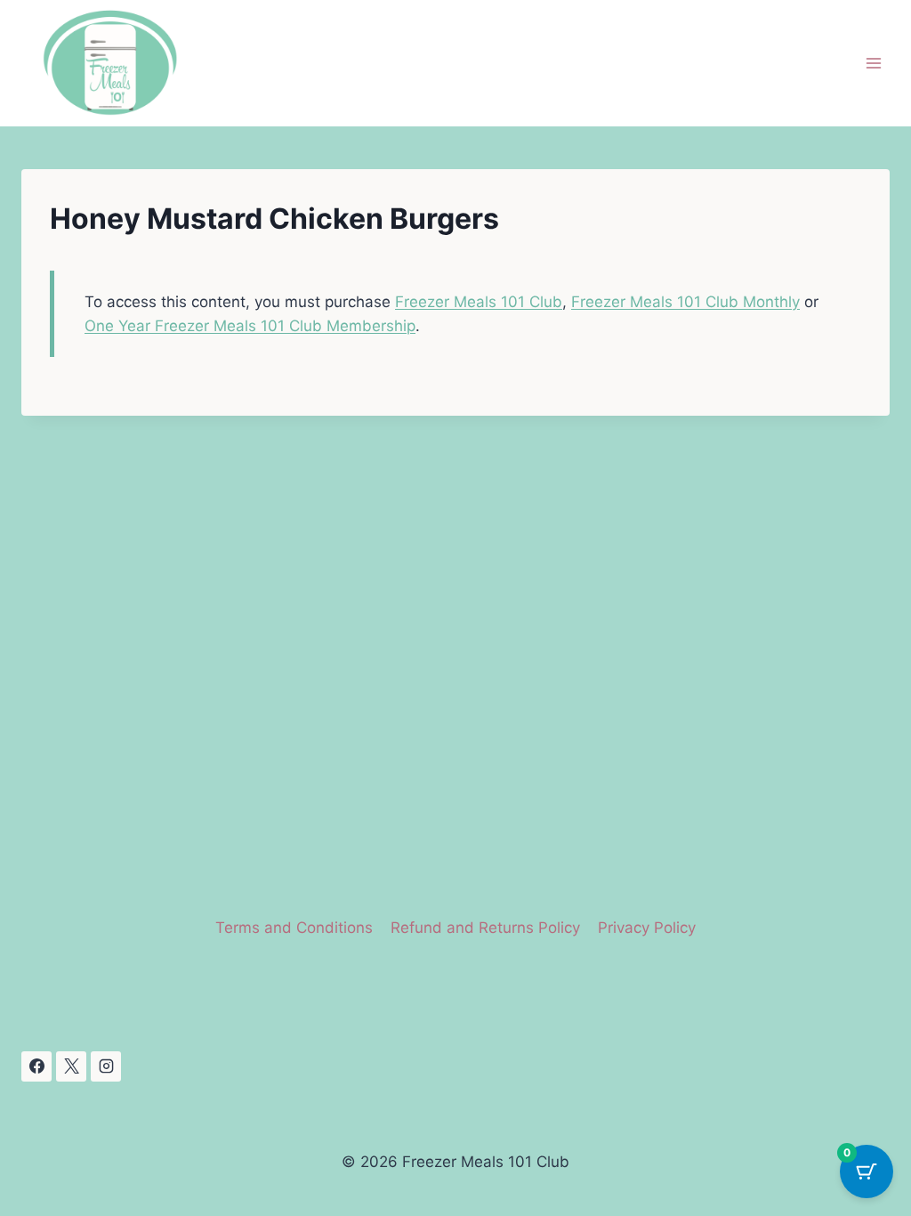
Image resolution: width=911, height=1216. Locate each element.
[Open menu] (873, 63)
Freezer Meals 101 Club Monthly (685, 302)
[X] (71, 1066)
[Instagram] (106, 1066)
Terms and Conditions (294, 927)
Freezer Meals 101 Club (478, 302)
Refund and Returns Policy (485, 927)
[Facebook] (36, 1066)
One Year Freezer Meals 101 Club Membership (250, 326)
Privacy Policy (647, 927)
